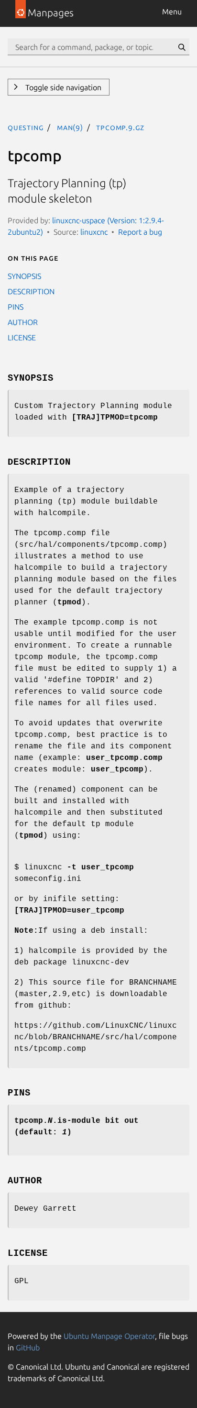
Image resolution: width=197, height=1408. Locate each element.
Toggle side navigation (62, 87)
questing (26, 127)
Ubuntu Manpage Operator (109, 1336)
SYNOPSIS (24, 276)
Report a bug (140, 232)
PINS (15, 306)
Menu (172, 11)
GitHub (28, 1347)
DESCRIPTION (31, 291)
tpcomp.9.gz (120, 127)
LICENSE (22, 337)
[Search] (181, 47)
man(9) (70, 127)
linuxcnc (94, 232)
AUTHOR (23, 322)
